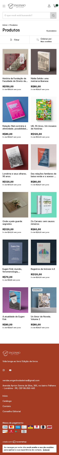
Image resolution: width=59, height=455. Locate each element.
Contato (7, 406)
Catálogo (7, 401)
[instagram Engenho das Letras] (4, 370)
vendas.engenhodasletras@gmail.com (21, 380)
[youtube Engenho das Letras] (10, 370)
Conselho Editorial (12, 411)
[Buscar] (53, 15)
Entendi (46, 450)
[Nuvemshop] (15, 442)
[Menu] (4, 6)
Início (5, 25)
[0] (54, 6)
